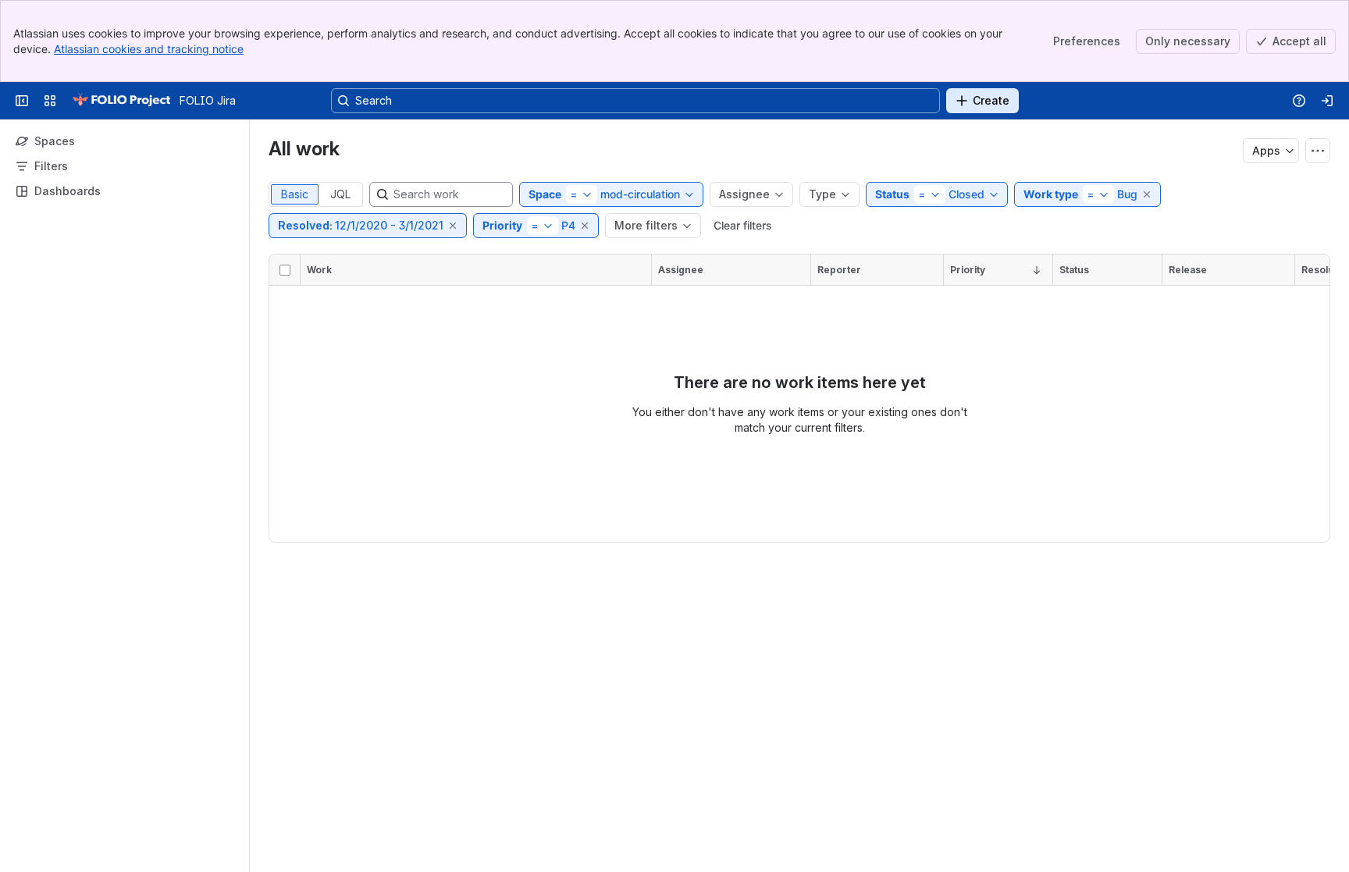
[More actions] (1317, 150)
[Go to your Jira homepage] (121, 100)
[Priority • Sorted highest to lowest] (1036, 270)
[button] (1148, 194)
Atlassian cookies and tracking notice (149, 48)
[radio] (295, 194)
